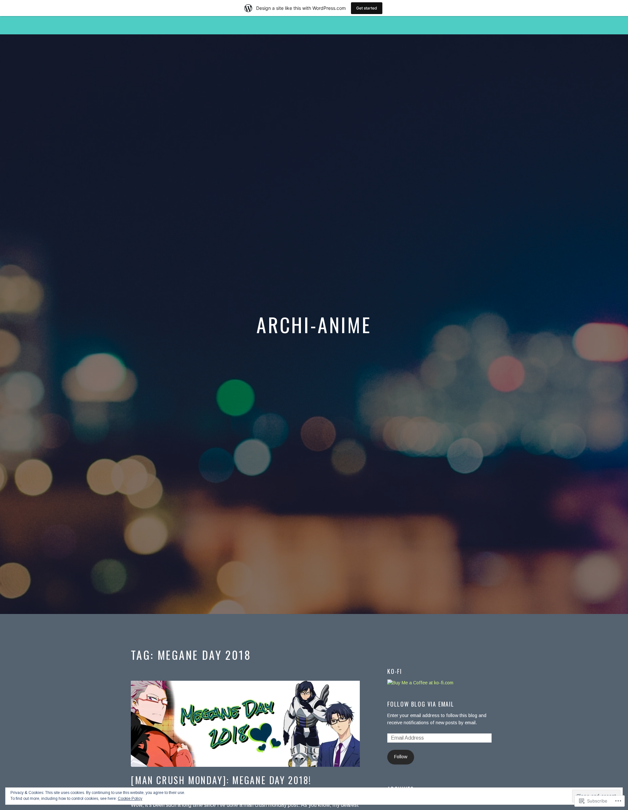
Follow (400, 756)
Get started (366, 8)
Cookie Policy (130, 798)
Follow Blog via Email (420, 704)
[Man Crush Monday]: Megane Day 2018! (221, 780)
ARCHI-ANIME (314, 324)
